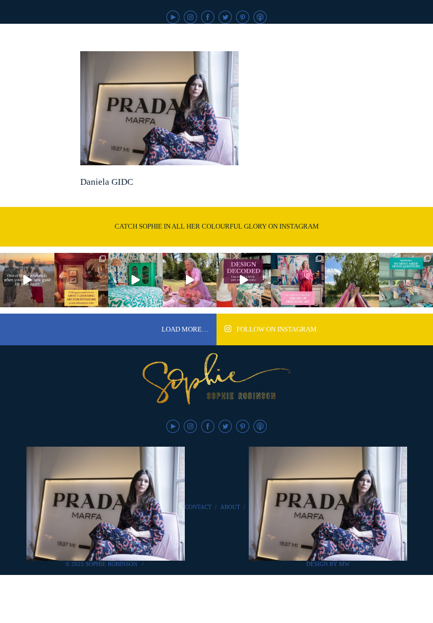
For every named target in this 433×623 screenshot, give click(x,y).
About (230, 507)
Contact (198, 507)
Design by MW (328, 564)
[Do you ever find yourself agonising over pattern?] (135, 280)
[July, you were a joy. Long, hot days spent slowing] (352, 280)
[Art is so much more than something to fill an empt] (298, 280)
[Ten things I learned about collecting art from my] (81, 280)
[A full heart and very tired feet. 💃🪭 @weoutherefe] (27, 280)
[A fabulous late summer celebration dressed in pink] (190, 280)
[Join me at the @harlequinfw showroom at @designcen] (243, 280)
